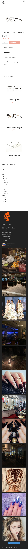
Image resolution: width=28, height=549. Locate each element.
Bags (3, 176)
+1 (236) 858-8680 (6, 232)
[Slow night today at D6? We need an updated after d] (14, 455)
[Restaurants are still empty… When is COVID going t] (14, 284)
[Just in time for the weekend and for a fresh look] (14, 382)
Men (4, 169)
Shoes (3, 174)
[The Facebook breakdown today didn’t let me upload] (14, 504)
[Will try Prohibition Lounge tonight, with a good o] (14, 431)
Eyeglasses (10, 47)
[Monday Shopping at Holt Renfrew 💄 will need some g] (14, 406)
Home (3, 195)
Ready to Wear (5, 168)
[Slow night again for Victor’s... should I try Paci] (14, 333)
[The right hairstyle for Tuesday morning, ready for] (14, 529)
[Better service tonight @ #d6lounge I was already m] (14, 358)
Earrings (5, 187)
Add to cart (14, 42)
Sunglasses (5, 193)
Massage (4, 201)
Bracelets (5, 184)
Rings (4, 189)
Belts (4, 180)
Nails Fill (4, 199)
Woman (4, 172)
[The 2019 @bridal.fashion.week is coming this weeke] (14, 309)
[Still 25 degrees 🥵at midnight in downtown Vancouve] (14, 260)
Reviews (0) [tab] (7, 52)
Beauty (4, 197)
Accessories (5, 178)
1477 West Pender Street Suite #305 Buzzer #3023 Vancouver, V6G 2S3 (8, 229)
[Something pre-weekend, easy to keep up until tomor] (14, 480)
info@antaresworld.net (7, 234)
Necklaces (5, 182)
